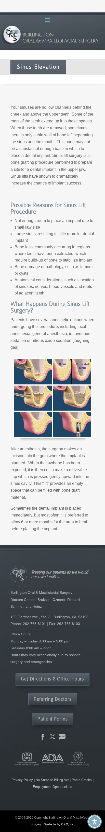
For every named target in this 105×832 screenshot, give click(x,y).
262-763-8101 (34, 624)
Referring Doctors (53, 699)
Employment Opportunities (52, 787)
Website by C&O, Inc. (59, 824)
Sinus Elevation (38, 67)
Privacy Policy (22, 780)
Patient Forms (52, 719)
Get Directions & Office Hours (52, 678)
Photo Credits (82, 780)
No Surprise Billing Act (53, 780)
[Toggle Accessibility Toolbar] (94, 821)
